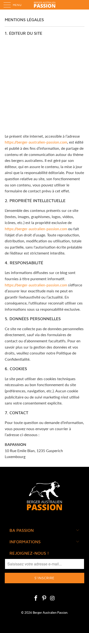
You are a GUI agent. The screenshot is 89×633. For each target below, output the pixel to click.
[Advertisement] (44, 85)
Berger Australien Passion (50, 612)
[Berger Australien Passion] (44, 5)
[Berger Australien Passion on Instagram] (52, 598)
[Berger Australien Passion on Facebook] (36, 598)
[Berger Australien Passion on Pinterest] (44, 598)
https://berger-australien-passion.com (36, 142)
